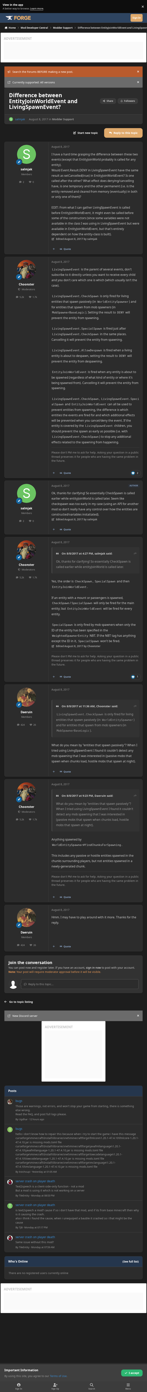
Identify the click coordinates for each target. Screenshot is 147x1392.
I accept (134, 1373)
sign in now (93, 967)
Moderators (28, 289)
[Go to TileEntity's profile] (10, 1182)
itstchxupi (24, 1171)
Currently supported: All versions (33, 82)
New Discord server (25, 1016)
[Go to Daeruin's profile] (26, 697)
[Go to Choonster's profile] (26, 269)
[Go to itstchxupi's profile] (10, 1129)
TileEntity (24, 1195)
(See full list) (130, 1261)
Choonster (26, 284)
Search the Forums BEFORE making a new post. (42, 72)
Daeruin (26, 712)
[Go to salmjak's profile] (11, 119)
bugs (19, 1101)
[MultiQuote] (53, 249)
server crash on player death (35, 1181)
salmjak (20, 119)
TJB (21, 1227)
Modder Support (63, 119)
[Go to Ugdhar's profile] (10, 1101)
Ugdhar (23, 1119)
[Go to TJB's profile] (10, 1206)
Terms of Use (58, 1376)
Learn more (7, 6)
